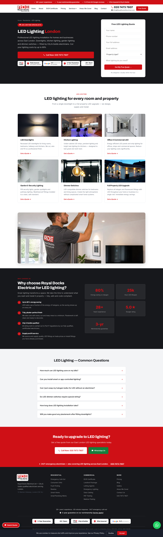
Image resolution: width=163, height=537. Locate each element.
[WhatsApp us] (157, 525)
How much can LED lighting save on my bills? (59, 370)
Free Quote (142, 8)
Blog (96, 8)
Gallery (119, 486)
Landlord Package (90, 482)
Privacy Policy (99, 533)
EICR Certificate (52, 8)
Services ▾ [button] (72, 8)
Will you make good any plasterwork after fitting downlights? (66, 414)
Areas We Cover (85, 8)
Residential (26, 20)
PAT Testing (88, 496)
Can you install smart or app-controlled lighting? (60, 379)
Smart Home (55, 492)
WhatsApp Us (99, 450)
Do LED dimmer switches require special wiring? (60, 397)
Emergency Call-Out (58, 479)
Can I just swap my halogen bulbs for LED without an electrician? (67, 388)
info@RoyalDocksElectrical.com (124, 10)
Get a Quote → (25, 153)
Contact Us (121, 492)
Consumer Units (56, 482)
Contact (104, 8)
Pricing (63, 8)
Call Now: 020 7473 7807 (57, 55)
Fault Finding (55, 486)
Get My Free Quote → (123, 67)
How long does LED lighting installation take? (59, 405)
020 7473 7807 (123, 7)
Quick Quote (12, 525)
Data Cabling (88, 492)
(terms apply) (98, 513)
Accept (122, 533)
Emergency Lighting (91, 489)
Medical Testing (89, 499)
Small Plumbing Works (59, 496)
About (41, 8)
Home (33, 8)
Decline (111, 533)
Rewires (53, 489)
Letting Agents (89, 486)
